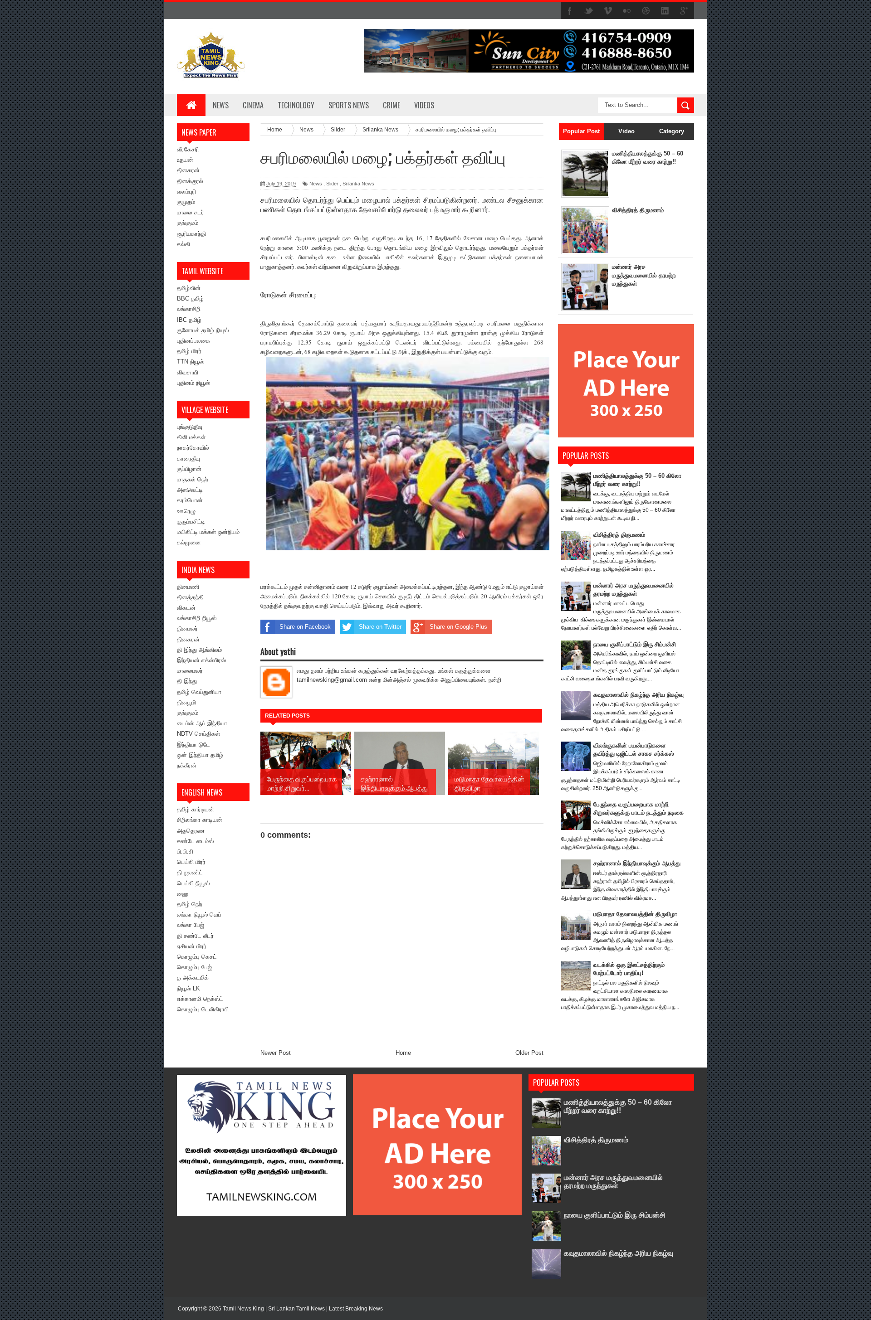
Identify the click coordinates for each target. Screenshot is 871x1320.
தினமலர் (187, 628)
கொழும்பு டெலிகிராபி (203, 1009)
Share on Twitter (380, 626)
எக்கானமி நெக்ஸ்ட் (200, 998)
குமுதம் (186, 202)
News (221, 105)
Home (403, 1052)
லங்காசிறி (189, 309)
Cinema (253, 105)
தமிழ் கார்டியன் (195, 809)
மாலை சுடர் (190, 212)
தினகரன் (188, 170)
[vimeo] (608, 11)
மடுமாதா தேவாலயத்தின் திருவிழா (635, 914)
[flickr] (627, 11)
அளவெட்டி (190, 489)
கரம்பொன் (190, 500)
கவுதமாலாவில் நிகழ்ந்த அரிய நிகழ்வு (638, 694)
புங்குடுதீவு (189, 426)
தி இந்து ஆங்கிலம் (199, 649)
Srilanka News (358, 183)
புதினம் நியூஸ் (193, 382)
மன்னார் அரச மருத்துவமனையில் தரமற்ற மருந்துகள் (643, 274)
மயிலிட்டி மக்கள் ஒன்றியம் (208, 532)
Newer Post (275, 1052)
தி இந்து (187, 681)
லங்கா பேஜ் (190, 925)
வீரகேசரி (188, 149)
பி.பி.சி (185, 851)
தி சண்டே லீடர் (195, 935)
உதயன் (185, 159)
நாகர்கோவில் (193, 447)
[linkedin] (665, 11)
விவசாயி (187, 372)
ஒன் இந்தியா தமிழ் (200, 755)
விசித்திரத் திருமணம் (638, 210)
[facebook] (570, 11)
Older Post (529, 1052)
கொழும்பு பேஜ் (194, 967)
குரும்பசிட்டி (191, 521)
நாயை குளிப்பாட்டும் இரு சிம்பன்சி (634, 644)
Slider (332, 183)
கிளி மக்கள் (191, 437)
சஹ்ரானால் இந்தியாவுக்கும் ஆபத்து (636, 863)
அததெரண (191, 830)
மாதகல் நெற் (192, 479)
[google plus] (684, 11)
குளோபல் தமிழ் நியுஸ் (203, 330)
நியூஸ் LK (188, 988)
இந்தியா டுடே (193, 744)
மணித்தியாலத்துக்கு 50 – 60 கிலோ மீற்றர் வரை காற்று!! (618, 1106)
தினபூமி (186, 702)
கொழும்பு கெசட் (197, 956)
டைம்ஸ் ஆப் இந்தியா (202, 723)
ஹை (182, 893)
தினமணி (188, 586)
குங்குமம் (187, 222)
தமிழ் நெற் (189, 904)
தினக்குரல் (190, 181)
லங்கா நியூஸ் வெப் (199, 914)
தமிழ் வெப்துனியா (199, 692)
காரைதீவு (188, 458)
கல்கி (183, 244)
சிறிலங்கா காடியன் (199, 819)
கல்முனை (189, 542)
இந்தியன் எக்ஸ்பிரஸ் (201, 660)
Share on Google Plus (458, 626)
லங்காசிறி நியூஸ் (196, 618)
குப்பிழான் (189, 469)
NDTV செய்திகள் (198, 733)
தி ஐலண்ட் (190, 872)
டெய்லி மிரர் (191, 862)
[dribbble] (646, 11)
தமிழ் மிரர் (189, 351)
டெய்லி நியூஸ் (193, 883)
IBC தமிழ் (189, 319)
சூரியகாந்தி (191, 233)
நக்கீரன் (186, 765)
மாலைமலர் (190, 670)
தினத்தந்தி (190, 597)
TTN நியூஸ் (190, 361)
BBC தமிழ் (190, 298)
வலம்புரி (186, 191)
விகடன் (186, 607)
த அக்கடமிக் (193, 977)
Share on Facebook (305, 626)
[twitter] (589, 11)
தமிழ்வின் (189, 288)
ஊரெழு (186, 511)
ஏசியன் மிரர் (191, 946)
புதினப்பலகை (193, 340)
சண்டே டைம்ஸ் (195, 841)
